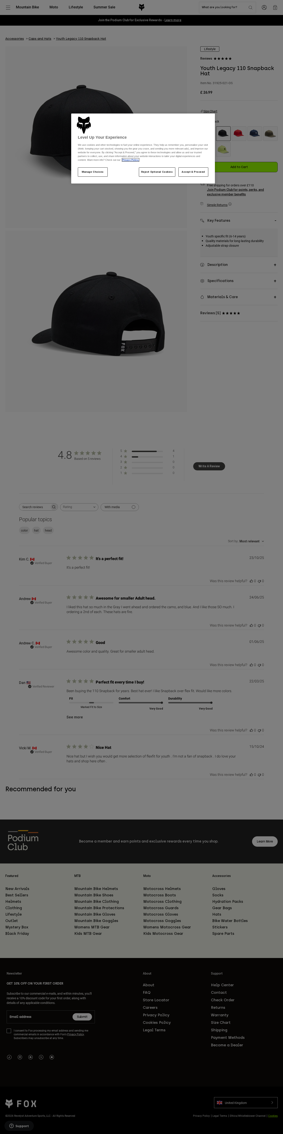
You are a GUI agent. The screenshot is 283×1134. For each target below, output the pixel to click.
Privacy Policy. (130, 160)
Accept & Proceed (193, 171)
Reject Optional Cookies (157, 171)
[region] (143, 149)
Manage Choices (93, 171)
